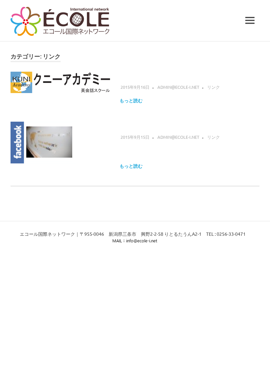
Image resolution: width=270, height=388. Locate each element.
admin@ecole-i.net (178, 87)
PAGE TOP (258, 370)
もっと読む (131, 100)
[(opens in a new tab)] (61, 87)
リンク (213, 87)
